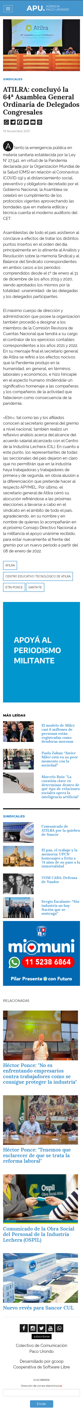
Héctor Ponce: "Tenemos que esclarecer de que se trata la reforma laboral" (37, 1155)
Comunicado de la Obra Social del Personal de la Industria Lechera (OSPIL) (38, 1234)
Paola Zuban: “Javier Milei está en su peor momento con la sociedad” (60, 759)
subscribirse (42, 1336)
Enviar (41, 1404)
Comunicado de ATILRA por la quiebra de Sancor (61, 830)
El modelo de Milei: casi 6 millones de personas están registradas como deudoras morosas (58, 733)
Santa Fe (35, 587)
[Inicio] (48, 8)
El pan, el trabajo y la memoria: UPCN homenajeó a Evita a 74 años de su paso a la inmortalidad (61, 858)
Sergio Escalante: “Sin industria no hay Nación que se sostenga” (60, 907)
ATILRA (10, 565)
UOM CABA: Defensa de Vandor (59, 879)
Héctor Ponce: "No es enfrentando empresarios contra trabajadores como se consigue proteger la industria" (40, 1073)
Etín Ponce (14, 587)
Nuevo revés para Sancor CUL (38, 1307)
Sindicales (13, 79)
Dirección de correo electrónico (40, 1385)
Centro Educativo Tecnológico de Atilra (38, 576)
